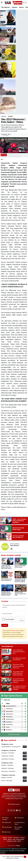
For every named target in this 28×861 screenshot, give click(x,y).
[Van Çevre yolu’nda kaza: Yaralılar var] (7, 574)
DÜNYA (5, 839)
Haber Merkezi (14, 545)
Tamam (3, 853)
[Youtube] (17, 810)
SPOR (14, 839)
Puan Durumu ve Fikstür (20, 823)
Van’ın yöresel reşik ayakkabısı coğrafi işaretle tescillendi (20, 580)
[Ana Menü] (1, 2)
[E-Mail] (11, 549)
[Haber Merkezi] (5, 546)
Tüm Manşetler (8, 827)
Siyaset (21, 7)
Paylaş (4, 154)
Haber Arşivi (7, 832)
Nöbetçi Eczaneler (5, 818)
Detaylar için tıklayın (14, 734)
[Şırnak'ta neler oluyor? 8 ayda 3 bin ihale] (21, 588)
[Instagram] (14, 810)
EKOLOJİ (10, 839)
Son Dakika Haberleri (18, 828)
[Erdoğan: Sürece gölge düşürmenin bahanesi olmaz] (7, 588)
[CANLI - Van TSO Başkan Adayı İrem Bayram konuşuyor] (7, 561)
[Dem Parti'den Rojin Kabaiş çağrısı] (21, 561)
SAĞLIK (14, 841)
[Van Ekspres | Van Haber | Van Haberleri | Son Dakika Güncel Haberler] (13, 2)
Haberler (3, 116)
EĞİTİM (19, 841)
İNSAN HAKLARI (20, 839)
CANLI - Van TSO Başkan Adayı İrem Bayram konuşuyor (6, 567)
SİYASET (10, 837)
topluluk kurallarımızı (15, 630)
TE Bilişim (18, 845)
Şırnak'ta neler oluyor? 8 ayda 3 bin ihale (20, 594)
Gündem (14, 7)
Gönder (4, 625)
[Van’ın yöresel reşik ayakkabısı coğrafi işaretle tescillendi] (21, 574)
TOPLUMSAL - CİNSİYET (19, 837)
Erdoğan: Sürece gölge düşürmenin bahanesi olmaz (6, 594)
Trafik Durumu (7, 822)
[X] (11, 810)
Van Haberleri (5, 7)
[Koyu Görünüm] (24, 3)
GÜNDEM (10, 116)
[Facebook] (8, 810)
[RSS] (19, 810)
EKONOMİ (9, 841)
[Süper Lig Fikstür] (26, 740)
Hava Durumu (20, 817)
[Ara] (26, 3)
